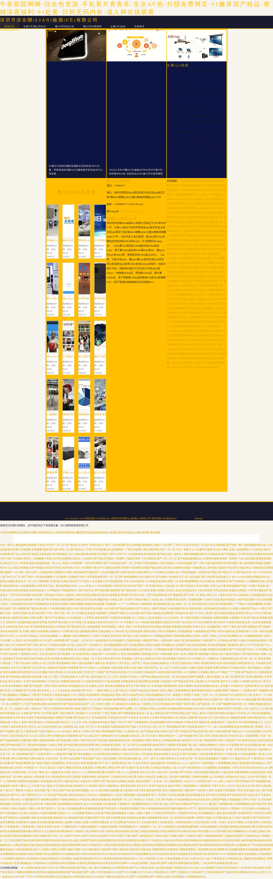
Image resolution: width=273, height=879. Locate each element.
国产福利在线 (128, 590)
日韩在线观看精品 (155, 694)
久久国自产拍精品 (100, 635)
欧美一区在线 (252, 622)
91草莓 (239, 790)
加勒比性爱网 (112, 567)
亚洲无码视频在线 (204, 685)
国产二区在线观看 (115, 544)
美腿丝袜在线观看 (28, 749)
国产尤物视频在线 (260, 781)
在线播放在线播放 (55, 872)
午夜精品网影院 (182, 649)
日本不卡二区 (13, 576)
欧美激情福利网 (91, 808)
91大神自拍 (256, 549)
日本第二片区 (153, 799)
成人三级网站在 (210, 658)
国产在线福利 (234, 794)
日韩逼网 (210, 576)
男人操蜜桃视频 (91, 626)
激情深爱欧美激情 (201, 690)
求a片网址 (24, 631)
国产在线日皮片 (251, 794)
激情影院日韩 (94, 763)
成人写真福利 (258, 663)
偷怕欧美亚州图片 (99, 554)
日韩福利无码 (118, 776)
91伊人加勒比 (78, 694)
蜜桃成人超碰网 (64, 822)
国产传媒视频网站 (10, 740)
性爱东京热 (114, 658)
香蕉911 (28, 558)
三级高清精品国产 (215, 872)
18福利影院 (146, 603)
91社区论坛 (53, 681)
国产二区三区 (57, 544)
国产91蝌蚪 (156, 876)
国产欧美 (128, 635)
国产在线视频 (104, 699)
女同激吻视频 (24, 622)
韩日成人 (253, 749)
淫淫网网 (166, 645)
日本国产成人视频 (42, 785)
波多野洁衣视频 (59, 603)
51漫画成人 (6, 663)
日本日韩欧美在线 (62, 785)
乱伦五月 (177, 754)
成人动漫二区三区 (84, 726)
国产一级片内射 (201, 563)
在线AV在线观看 (173, 876)
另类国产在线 (135, 690)
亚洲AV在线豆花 (146, 776)
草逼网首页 (221, 581)
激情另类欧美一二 (168, 735)
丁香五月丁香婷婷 (13, 790)
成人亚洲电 (27, 867)
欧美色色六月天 (71, 567)
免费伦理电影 (220, 667)
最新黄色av (113, 785)
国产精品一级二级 (87, 867)
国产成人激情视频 (80, 631)
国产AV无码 (196, 613)
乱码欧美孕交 (83, 654)
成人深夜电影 (209, 567)
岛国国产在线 (113, 772)
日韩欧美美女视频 (194, 722)
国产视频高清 (175, 594)
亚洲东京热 (67, 581)
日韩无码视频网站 (261, 713)
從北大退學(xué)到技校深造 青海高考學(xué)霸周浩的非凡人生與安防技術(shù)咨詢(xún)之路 (100, 472)
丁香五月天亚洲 (240, 767)
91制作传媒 (116, 667)
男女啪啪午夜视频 (161, 626)
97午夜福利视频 (56, 608)
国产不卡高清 (86, 667)
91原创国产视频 (115, 613)
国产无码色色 (44, 694)
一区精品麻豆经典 (18, 603)
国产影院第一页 (66, 654)
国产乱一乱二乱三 (160, 667)
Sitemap (198, 518)
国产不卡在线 (81, 581)
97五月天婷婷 (134, 672)
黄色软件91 (112, 663)
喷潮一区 (110, 704)
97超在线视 (227, 772)
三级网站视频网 (199, 776)
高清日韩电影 (242, 781)
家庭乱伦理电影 (238, 590)
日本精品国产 (196, 872)
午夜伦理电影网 (80, 635)
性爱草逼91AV (239, 704)
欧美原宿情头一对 (233, 867)
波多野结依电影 (182, 567)
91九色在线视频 (252, 731)
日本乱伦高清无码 (201, 799)
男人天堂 (152, 726)
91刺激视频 (233, 799)
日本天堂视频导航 (113, 581)
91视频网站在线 (256, 581)
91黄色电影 (166, 654)
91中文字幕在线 (262, 613)
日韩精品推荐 (118, 726)
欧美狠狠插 (93, 694)
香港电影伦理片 (150, 654)
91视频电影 (43, 581)
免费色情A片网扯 (44, 699)
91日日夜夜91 (60, 576)
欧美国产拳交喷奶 (58, 622)
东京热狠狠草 (116, 640)
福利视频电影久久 (253, 722)
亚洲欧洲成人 (156, 585)
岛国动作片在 (226, 694)
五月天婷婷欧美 (9, 626)
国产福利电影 (201, 654)
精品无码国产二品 (146, 781)
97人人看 (207, 803)
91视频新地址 (105, 794)
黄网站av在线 (92, 813)
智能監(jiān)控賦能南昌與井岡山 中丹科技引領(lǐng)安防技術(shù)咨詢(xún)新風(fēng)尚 (84, 240)
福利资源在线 (10, 585)
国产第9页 (34, 713)
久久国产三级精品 (176, 872)
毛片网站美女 (13, 799)
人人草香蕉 (88, 617)
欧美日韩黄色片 (113, 754)
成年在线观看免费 (116, 817)
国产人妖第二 (73, 640)
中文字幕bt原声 (49, 713)
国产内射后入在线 (189, 772)
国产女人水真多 (139, 867)
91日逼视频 (232, 744)
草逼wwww (77, 772)
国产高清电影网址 (37, 681)
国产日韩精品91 (237, 581)
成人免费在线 (50, 667)
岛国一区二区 (210, 694)
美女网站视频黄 (80, 790)
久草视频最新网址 (253, 635)
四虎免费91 (38, 594)
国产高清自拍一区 (219, 749)
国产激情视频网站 (129, 576)
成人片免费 (22, 713)
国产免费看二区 (128, 708)
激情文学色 (114, 767)
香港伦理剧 (149, 631)
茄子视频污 (161, 576)
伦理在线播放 (150, 563)
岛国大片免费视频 (72, 563)
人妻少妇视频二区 (214, 676)
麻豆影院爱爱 (24, 672)
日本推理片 (95, 713)
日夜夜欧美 (232, 645)
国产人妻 (89, 872)
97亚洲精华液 (135, 554)
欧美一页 (168, 817)
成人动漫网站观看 (208, 558)
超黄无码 (195, 763)
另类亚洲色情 (220, 590)
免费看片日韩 (137, 808)
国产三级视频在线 (222, 803)
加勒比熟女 (245, 567)
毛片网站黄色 (220, 817)
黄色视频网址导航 (66, 663)
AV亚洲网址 (262, 649)
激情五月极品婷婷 (42, 554)
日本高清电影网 (141, 626)
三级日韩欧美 (66, 713)
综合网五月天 (189, 622)
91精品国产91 (209, 640)
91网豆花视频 (191, 617)
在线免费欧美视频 (253, 563)
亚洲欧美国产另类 (248, 813)
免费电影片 (51, 649)
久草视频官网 (121, 867)
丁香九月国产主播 (61, 790)
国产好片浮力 (7, 635)
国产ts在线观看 (71, 758)
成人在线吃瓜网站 (47, 726)
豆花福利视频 (157, 722)
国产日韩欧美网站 (176, 713)
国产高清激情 (75, 872)
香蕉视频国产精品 (112, 731)
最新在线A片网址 (190, 663)
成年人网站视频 (19, 758)
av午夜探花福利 (51, 722)
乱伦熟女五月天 (9, 563)
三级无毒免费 (205, 754)
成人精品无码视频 (18, 567)
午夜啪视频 (128, 794)
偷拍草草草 (158, 744)
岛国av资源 (130, 667)
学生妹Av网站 (220, 549)
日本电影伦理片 (238, 667)
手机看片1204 (131, 622)
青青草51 (219, 754)
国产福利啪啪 (37, 626)
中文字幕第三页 (78, 622)
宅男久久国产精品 (82, 740)
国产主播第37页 (130, 767)
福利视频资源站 (253, 544)
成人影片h (87, 640)
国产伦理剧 (181, 731)
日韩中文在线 (212, 599)
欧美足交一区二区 (26, 581)
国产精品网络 (60, 794)
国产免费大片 (169, 799)
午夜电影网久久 (69, 590)
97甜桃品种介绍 (109, 735)
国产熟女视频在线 (151, 676)
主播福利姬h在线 (229, 658)
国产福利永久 (77, 549)
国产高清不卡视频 (224, 622)
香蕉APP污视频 (218, 672)
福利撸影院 (156, 622)
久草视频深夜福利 (171, 740)
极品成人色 (142, 713)
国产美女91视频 (179, 803)
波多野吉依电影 (94, 608)
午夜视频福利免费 (156, 808)
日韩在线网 (149, 672)
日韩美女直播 (178, 667)
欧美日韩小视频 (61, 781)
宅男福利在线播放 (37, 744)
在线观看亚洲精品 (129, 649)
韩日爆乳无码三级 (202, 603)
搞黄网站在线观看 (23, 699)
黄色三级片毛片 (35, 649)
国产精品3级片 (165, 554)
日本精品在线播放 (160, 767)
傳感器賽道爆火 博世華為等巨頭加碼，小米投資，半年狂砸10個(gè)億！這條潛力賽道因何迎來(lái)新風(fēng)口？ (84, 414)
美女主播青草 (205, 622)
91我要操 (247, 690)
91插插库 (119, 558)
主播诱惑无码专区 (188, 813)
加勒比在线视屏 (163, 749)
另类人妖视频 (89, 722)
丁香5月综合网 (21, 663)
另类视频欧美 (173, 726)
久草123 (106, 763)
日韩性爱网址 (183, 699)
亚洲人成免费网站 (239, 549)
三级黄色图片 (207, 763)
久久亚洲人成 (18, 640)
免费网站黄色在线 (71, 681)
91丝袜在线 (231, 754)
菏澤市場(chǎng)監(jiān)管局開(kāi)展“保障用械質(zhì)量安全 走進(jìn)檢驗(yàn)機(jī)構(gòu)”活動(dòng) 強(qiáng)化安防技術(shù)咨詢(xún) (84, 298)
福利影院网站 (67, 599)
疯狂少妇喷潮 (102, 744)
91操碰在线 (214, 554)
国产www (212, 781)
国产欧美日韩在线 (116, 672)
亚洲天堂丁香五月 (261, 681)
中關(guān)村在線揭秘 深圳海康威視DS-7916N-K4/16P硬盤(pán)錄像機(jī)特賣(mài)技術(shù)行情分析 (68, 472)
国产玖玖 (16, 794)
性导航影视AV (244, 631)
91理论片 (16, 722)
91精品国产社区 (232, 740)
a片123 (161, 726)
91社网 (4, 685)
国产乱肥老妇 (100, 740)
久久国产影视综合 (186, 585)
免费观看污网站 (30, 740)
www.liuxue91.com (131, 211)
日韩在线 (170, 585)
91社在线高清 (73, 617)
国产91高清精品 (112, 563)
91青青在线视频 (66, 867)
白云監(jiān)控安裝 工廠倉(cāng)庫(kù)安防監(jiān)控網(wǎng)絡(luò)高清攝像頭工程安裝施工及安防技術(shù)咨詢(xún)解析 (84, 472)
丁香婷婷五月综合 (28, 654)
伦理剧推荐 (72, 735)
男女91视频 (27, 717)
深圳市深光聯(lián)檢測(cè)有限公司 (49, 20)
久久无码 (47, 794)
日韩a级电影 (23, 754)
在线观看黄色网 (139, 803)
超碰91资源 (143, 667)
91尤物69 (192, 667)
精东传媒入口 (223, 576)
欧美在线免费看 (217, 645)
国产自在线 (29, 690)
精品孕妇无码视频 (31, 676)
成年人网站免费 (218, 731)
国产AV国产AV (118, 554)
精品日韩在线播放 (237, 872)
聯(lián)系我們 (92, 26)
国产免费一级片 (235, 544)
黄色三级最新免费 (172, 790)
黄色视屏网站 (208, 663)
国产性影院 (129, 822)
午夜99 (222, 744)
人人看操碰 (64, 635)
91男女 (37, 599)
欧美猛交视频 (89, 594)
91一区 (38, 767)
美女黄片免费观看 (180, 776)
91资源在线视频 (63, 699)
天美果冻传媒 (67, 676)
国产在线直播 (189, 726)
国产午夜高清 (130, 717)
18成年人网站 (124, 626)
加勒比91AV (64, 813)
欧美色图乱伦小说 (78, 685)
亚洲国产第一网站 (220, 699)
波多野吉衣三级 (243, 694)
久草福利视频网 (43, 576)
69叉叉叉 (192, 808)
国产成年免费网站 (247, 626)
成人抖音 (154, 803)
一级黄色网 (165, 640)
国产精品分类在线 (37, 608)
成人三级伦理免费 (78, 554)
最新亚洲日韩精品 (34, 658)
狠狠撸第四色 (154, 817)
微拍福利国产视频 (84, 572)
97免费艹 (197, 694)
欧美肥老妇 (134, 749)
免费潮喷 (101, 613)
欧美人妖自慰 (157, 867)
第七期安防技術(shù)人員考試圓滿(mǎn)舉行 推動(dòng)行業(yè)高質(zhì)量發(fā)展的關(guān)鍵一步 (84, 356)
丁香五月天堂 (181, 544)
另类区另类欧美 (59, 685)
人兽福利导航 (18, 772)
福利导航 (177, 672)
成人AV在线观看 (92, 803)
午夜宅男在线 (55, 672)
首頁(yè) (9, 26)
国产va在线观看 (139, 876)
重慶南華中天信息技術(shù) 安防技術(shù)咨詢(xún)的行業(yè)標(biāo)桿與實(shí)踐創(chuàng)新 (52, 472)
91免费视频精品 (242, 803)
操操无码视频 (241, 726)
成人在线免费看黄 (223, 726)
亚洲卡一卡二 (205, 726)
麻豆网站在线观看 (149, 681)
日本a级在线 (109, 803)
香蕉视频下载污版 (186, 744)
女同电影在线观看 (184, 817)
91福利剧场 (206, 617)
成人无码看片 (222, 685)
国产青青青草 (108, 808)
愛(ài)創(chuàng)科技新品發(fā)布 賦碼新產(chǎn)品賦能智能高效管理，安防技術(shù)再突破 (52, 298)
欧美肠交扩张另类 (13, 658)
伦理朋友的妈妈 (155, 699)
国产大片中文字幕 (250, 645)
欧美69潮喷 (202, 585)
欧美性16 (92, 649)
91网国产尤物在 (203, 817)
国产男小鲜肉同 (50, 599)
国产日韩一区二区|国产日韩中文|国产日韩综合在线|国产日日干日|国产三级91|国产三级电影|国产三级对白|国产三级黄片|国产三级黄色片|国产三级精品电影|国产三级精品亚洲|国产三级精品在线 (153, 835)
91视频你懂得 (18, 649)
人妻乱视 (223, 594)
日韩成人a (224, 808)
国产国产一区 (140, 585)
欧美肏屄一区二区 (121, 744)
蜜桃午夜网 (223, 708)
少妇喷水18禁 (20, 708)
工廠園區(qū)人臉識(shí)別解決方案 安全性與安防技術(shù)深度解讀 (52, 414)
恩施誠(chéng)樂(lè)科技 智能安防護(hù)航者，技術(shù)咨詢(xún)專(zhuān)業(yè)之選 (52, 240)
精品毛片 (66, 722)
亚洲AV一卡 (259, 694)
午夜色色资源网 (45, 876)
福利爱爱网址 (120, 699)
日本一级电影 (173, 694)
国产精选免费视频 (21, 763)
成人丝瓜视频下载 (195, 576)
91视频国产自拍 (237, 617)
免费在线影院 (36, 758)
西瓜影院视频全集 (195, 794)
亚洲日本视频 (152, 645)
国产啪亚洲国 (70, 744)
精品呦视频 (183, 799)
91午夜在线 (83, 799)
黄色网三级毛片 (98, 785)
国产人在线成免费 (43, 572)
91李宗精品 (146, 754)
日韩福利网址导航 (213, 740)
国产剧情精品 (60, 554)
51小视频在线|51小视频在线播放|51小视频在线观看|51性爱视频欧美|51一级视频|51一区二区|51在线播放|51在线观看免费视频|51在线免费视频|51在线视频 (144, 826)
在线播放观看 (174, 708)
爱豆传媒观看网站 (189, 581)
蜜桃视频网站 (80, 699)
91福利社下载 (102, 876)
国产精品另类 (259, 803)
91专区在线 (70, 672)
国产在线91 (248, 649)
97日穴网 (37, 667)
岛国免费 (76, 690)
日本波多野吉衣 (135, 694)
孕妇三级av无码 (201, 735)
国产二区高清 (37, 754)
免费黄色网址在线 (71, 658)
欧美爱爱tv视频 (71, 708)
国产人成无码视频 (104, 572)
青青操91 (236, 808)
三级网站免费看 (23, 872)
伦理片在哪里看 (207, 708)
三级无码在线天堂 (18, 735)
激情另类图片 (102, 617)
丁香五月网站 (110, 713)
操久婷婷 (5, 649)
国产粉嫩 (67, 754)
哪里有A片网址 (81, 731)
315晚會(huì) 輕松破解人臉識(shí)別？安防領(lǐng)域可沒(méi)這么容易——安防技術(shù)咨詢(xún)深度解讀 (68, 356)
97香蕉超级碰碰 (110, 708)
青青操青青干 (169, 813)
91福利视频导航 (176, 608)
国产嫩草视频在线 (177, 808)
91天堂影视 (200, 781)
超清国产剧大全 (244, 613)
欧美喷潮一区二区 (122, 799)
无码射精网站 (108, 626)
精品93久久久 (104, 676)
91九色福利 (128, 731)
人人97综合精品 (61, 690)
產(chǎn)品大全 (64, 26)
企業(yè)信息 (118, 26)
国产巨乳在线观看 (21, 594)
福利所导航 (174, 785)
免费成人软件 (96, 685)
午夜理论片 (138, 799)
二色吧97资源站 (19, 613)
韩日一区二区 (110, 576)
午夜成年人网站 (205, 790)
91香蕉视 (23, 563)
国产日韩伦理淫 (261, 817)
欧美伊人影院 (200, 635)
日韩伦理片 (94, 749)
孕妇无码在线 (76, 794)
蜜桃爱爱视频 (263, 558)
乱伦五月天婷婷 (9, 749)
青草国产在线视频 (131, 567)
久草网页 (186, 694)
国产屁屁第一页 (206, 704)
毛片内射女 (151, 735)
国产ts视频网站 (261, 690)
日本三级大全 (251, 708)
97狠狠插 (171, 744)
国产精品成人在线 (34, 635)
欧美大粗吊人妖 (258, 767)
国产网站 (211, 631)
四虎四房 (131, 776)
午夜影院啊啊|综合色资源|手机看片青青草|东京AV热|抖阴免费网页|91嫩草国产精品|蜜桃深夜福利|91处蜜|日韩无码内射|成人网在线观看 (74, 532)
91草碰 (65, 631)
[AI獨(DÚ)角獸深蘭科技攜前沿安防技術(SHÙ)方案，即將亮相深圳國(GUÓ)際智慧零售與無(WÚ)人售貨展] (76, 60)
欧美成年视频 (44, 817)
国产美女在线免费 (182, 749)
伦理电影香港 (251, 685)
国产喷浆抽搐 (63, 740)
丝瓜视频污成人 (252, 790)
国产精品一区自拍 (136, 726)
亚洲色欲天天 (176, 576)
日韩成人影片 (217, 654)
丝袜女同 (170, 699)
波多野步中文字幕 (192, 740)
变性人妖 (64, 549)
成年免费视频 (7, 822)
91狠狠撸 (196, 567)
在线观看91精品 (28, 817)
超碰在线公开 (242, 758)
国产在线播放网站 (134, 645)
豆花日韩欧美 (64, 876)
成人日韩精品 (216, 776)
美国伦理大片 (97, 544)
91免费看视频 (223, 763)
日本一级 (266, 735)
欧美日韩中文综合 (45, 867)
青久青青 (145, 767)
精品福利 (264, 749)
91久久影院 (143, 590)
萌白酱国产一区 (9, 572)
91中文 (92, 699)
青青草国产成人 (46, 585)
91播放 (218, 813)
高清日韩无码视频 (165, 658)
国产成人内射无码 (21, 554)
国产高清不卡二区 (51, 808)
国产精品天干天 (226, 572)
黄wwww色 (238, 576)
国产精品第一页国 (39, 685)
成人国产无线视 (144, 731)
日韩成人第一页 (118, 599)
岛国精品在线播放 (136, 817)
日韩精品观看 (132, 640)
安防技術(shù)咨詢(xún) (97, 518)
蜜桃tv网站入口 (105, 690)
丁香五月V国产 (124, 722)
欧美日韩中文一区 (113, 622)
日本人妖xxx (195, 867)
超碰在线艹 (98, 654)
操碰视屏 (115, 590)
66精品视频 (250, 699)
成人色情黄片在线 (108, 649)
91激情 (147, 813)
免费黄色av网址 (118, 749)
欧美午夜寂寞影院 (227, 663)
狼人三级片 (235, 817)
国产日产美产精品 (136, 685)
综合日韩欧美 (207, 581)
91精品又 (29, 790)
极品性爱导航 (39, 622)
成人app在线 (15, 599)
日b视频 (196, 658)
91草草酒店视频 (93, 576)
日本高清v (16, 803)
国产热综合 (146, 649)
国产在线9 (146, 613)
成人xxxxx (82, 749)
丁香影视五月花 (234, 722)
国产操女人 (125, 663)
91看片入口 (24, 785)
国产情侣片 (194, 803)
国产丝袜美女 (86, 590)
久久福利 (264, 708)
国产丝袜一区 (191, 594)
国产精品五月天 (250, 672)
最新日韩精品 (159, 608)
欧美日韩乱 (190, 704)
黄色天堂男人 (180, 599)
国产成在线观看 (248, 744)
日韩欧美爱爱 (65, 649)
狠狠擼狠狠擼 (119, 813)
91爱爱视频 (208, 608)
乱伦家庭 (170, 572)
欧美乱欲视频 (150, 663)
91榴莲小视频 (238, 608)
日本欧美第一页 (54, 758)
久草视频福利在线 (194, 876)
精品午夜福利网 (241, 763)
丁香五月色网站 (134, 549)
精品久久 (112, 872)
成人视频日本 (147, 576)
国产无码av (192, 713)
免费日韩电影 (157, 590)
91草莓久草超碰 (256, 585)
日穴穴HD (144, 872)
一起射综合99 (8, 876)
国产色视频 (185, 735)
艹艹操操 (239, 603)
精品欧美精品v (258, 772)
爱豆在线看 (9, 672)
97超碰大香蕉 (132, 558)
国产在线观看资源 (39, 603)
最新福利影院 (116, 740)
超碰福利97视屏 (9, 785)
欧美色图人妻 (234, 563)
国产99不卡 (237, 699)
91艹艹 (122, 603)
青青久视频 (166, 690)
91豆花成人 (66, 731)
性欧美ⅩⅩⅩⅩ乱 (53, 567)
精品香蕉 (13, 631)
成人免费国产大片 (16, 704)
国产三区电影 (171, 772)
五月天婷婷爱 (212, 681)
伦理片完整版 (199, 649)
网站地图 (155, 532)
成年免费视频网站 (113, 645)
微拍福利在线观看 (26, 544)
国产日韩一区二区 (64, 613)
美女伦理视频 (133, 544)
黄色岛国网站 (63, 585)
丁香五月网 (101, 658)
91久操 (19, 635)
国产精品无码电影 (104, 558)
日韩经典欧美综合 (83, 876)
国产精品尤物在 (251, 654)
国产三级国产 (98, 672)
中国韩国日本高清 (122, 585)
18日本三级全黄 (236, 785)
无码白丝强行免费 (76, 763)
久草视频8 (203, 672)
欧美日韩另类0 (37, 613)
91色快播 (145, 622)
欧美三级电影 (73, 776)
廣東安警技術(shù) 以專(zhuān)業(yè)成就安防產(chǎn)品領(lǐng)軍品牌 (100, 414)
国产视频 (106, 813)
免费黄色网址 (89, 776)
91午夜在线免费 (111, 681)
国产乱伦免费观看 (141, 744)
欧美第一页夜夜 (228, 558)
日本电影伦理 (115, 717)
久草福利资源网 (57, 645)
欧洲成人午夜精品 (56, 626)
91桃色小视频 (134, 813)
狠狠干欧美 (83, 672)
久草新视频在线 (182, 690)
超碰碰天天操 (76, 576)
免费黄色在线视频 (28, 781)
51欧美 (4, 603)
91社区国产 (166, 544)
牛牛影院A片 (243, 713)
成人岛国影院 (65, 726)
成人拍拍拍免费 (134, 631)
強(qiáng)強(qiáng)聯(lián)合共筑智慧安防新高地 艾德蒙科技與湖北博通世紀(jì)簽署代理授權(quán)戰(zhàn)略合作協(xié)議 (52, 356)
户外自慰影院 (148, 558)
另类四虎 (55, 581)
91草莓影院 (53, 590)
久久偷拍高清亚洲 (92, 681)
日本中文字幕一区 (250, 799)
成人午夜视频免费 (72, 808)
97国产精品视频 (245, 599)
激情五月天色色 (84, 599)
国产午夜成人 (143, 608)
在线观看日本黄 (200, 699)
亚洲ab (196, 626)
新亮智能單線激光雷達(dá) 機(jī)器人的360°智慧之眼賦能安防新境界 (100, 298)
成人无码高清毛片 (235, 676)
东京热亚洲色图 (45, 822)
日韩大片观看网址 (167, 631)
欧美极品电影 (101, 599)
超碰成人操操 (73, 594)
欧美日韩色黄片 (37, 590)
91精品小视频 (80, 822)
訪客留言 (139, 26)
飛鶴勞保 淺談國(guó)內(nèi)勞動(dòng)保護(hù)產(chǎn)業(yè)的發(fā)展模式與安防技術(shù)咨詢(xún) (68, 414)
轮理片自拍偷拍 (174, 722)
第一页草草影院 (238, 749)
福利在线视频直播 (39, 563)
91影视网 (86, 567)
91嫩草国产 (189, 790)
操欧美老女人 (44, 690)
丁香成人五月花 (217, 635)
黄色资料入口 (80, 785)
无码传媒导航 (99, 717)
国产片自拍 (235, 649)
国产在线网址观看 (37, 704)
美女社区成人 (236, 735)
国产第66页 (121, 690)
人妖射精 (201, 572)
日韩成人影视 (173, 590)
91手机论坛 (91, 794)
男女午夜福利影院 (55, 776)
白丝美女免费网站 (62, 558)
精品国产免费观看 (68, 667)
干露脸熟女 (123, 803)
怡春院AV (261, 867)
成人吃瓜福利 (132, 613)
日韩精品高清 (107, 694)
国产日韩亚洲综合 (191, 767)
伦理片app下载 (218, 585)
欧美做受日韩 (125, 594)
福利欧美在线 (119, 763)
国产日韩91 (27, 576)
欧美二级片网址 (14, 776)
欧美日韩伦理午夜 (33, 803)
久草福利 (159, 572)
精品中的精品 (228, 599)
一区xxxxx (55, 563)
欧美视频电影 (206, 813)
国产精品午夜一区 (246, 572)
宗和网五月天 (183, 658)
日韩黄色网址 (141, 722)
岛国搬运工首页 (137, 699)
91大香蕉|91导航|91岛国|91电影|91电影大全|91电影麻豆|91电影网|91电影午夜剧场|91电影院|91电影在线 (94, 849)
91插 (258, 754)
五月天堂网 (116, 822)
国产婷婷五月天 (82, 717)
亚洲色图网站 (64, 803)
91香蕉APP (43, 544)
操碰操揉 (58, 817)
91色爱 (105, 749)
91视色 (242, 640)
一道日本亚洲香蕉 (93, 563)
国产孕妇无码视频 (216, 794)
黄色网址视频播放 (115, 685)
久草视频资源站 (258, 594)
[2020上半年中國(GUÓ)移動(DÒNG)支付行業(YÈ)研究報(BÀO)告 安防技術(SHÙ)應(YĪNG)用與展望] (136, 60)
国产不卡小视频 (229, 681)
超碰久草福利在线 (176, 867)
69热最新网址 (57, 763)
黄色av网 (121, 694)
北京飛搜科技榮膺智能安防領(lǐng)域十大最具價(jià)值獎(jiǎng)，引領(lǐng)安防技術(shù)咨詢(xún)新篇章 (100, 240)
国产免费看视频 (127, 713)
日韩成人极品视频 (151, 763)
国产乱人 (138, 663)
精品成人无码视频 (34, 776)
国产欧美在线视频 (252, 554)
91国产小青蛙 (229, 626)
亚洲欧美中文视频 (26, 822)
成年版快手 (103, 776)
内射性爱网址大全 (169, 758)
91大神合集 (118, 631)
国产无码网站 (190, 754)
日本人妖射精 (120, 676)
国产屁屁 (212, 572)
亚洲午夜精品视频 (162, 717)
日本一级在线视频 (262, 631)
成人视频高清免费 (236, 717)
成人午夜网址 (144, 704)
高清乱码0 (116, 635)
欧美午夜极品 (36, 567)
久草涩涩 (175, 663)
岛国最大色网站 (126, 781)
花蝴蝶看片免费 (42, 558)
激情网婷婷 (176, 781)
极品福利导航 (154, 790)
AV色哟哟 (244, 681)
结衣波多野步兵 (120, 876)
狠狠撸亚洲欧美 (198, 554)
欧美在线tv (147, 749)
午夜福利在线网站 (256, 640)
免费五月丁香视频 (91, 708)
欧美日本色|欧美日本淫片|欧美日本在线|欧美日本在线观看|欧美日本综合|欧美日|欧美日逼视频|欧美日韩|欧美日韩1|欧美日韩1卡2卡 (153, 853)
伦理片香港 (139, 790)
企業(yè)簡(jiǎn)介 (34, 26)
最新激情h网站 (47, 740)
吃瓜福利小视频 (27, 617)
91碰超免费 (50, 803)
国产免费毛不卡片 (31, 794)
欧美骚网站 (224, 767)
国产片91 (265, 645)
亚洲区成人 (162, 776)
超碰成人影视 (94, 622)
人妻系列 (209, 613)
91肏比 (159, 772)
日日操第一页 (175, 617)
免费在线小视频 (9, 617)
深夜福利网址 (199, 645)
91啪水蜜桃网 (142, 794)
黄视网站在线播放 (218, 649)
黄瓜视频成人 (255, 667)
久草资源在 (236, 708)
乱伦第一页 (168, 676)
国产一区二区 (168, 549)
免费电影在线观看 (182, 626)
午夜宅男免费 (205, 590)
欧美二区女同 (248, 776)
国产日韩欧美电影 (138, 599)
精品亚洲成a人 (258, 763)
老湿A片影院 (207, 713)
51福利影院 (204, 785)
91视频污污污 (226, 758)
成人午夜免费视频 (185, 572)
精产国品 (96, 731)
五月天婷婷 (248, 808)
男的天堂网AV (234, 654)
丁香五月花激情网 (52, 708)
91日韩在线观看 (176, 794)
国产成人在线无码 (80, 781)
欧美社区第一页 (188, 758)
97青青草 (101, 872)
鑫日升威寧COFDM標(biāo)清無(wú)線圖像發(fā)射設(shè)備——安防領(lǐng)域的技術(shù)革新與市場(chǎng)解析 (100, 356)
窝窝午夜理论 (153, 740)
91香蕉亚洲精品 (61, 694)
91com (55, 731)
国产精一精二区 (248, 658)
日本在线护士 (112, 654)
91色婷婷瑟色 (101, 640)
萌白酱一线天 (265, 744)
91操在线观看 (109, 758)
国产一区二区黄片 (94, 704)
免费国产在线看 (64, 717)
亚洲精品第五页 (129, 681)
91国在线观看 (84, 663)
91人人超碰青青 (130, 772)
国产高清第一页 (259, 726)
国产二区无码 (158, 794)
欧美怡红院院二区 (168, 581)
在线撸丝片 (55, 631)
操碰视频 (266, 622)
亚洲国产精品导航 (152, 567)
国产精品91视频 (40, 763)
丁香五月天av (218, 785)
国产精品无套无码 (198, 731)
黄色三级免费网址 (131, 654)
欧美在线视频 (52, 658)
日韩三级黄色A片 (143, 635)
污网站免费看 (75, 603)
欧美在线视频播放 (208, 758)
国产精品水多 (159, 785)
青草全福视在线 (226, 631)
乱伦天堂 (250, 785)
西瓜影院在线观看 (107, 594)
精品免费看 (51, 635)
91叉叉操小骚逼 (35, 772)
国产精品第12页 (203, 717)
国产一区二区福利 (132, 563)
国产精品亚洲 (180, 681)
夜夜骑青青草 (218, 563)
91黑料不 (96, 781)
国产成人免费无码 (145, 658)
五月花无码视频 (161, 704)
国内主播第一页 (17, 681)
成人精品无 (49, 767)
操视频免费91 (196, 599)
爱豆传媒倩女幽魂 (225, 613)
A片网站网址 (100, 767)
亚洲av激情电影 (255, 676)
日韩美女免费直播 (82, 767)
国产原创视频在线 (157, 594)
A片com (94, 790)
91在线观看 (78, 813)
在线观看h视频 (40, 549)
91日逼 (117, 794)
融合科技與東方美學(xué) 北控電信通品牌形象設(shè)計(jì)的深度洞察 (68, 240)
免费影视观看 (220, 617)
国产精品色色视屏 (125, 608)
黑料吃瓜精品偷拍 (101, 631)
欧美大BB (23, 626)
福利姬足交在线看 (126, 704)
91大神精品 (151, 581)
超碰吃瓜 (164, 663)
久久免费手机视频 (202, 549)
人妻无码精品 (166, 563)
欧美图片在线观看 (21, 549)
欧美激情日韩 (55, 704)
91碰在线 (257, 567)
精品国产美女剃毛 (228, 567)
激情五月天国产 (172, 622)
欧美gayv (91, 585)
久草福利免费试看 (95, 772)
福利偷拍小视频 (151, 544)
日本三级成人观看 (183, 717)
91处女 (7, 645)
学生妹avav (134, 676)
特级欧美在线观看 (94, 603)
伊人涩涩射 (49, 663)
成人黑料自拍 (157, 713)
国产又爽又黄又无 (37, 645)
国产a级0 (54, 549)
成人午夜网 (166, 599)
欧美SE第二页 (137, 735)
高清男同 (247, 817)
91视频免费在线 (68, 799)
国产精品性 (71, 544)
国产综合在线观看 (215, 544)
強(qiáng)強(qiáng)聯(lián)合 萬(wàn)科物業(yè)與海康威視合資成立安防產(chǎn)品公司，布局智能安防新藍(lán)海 (68, 298)
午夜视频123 (81, 713)
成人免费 (265, 685)
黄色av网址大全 (208, 594)
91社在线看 (97, 754)
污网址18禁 (33, 808)
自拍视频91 (111, 603)
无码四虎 (11, 622)
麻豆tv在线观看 (39, 631)
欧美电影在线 (190, 708)
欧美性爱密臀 (86, 744)
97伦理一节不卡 (26, 876)
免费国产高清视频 (225, 790)
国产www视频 (54, 754)
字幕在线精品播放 (44, 717)
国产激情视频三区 (16, 744)
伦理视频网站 (170, 685)
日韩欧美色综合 (219, 735)
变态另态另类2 (131, 754)
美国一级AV (25, 572)
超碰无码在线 (249, 740)
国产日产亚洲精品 (55, 617)
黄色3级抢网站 (151, 549)
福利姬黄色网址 (183, 635)
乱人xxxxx (183, 763)
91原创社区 (237, 685)
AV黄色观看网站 (254, 603)
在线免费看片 (252, 735)
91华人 (50, 613)
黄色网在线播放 (49, 799)
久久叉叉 (76, 722)
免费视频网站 (242, 772)
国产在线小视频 (43, 731)
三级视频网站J (189, 785)
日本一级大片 (7, 544)
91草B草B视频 (255, 590)
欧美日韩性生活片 (164, 731)
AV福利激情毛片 (30, 799)
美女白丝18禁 (147, 772)
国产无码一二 (89, 690)
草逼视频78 (127, 658)
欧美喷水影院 (193, 608)
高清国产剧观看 (195, 676)
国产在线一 (140, 594)
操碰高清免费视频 (163, 613)
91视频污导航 (55, 744)
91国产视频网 (223, 704)
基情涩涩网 (264, 658)
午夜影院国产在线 (91, 758)
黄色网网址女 (234, 635)
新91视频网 (19, 608)
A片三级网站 (190, 672)
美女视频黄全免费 (18, 685)
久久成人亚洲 (36, 735)
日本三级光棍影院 (134, 581)
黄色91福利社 (19, 808)
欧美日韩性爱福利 (31, 722)
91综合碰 (57, 749)
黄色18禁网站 (185, 685)
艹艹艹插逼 (234, 672)
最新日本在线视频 (208, 808)
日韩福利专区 (232, 776)
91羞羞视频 (199, 631)
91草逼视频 (123, 808)
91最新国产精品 (149, 640)
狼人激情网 (126, 790)
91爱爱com (36, 663)
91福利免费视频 (48, 813)
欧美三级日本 (29, 726)
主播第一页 (88, 658)
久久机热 (154, 599)
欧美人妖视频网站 (134, 740)
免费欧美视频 (255, 704)
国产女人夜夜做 (24, 731)
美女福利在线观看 (109, 790)
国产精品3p (45, 749)
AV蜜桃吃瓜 (257, 758)
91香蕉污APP (200, 749)
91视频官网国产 (221, 690)
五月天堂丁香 (144, 785)
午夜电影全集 (181, 613)
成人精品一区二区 (181, 603)
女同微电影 (105, 867)
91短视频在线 (262, 808)
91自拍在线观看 (183, 563)
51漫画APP (35, 708)
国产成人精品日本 (89, 735)
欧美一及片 (163, 781)
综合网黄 (161, 708)
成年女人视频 (181, 554)
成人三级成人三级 (141, 617)
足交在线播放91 (115, 549)
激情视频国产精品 (237, 585)
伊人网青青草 (19, 645)
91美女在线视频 (263, 599)
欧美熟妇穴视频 (106, 722)
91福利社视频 (163, 672)
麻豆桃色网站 (230, 813)
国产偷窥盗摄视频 (188, 558)
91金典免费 (14, 726)
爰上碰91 (164, 803)
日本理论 (18, 767)
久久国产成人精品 (86, 676)
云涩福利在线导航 (227, 640)
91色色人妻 (178, 640)
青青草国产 (177, 704)
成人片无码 (134, 763)
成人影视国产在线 (181, 645)
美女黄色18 (145, 717)
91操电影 (29, 767)
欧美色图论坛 (222, 608)
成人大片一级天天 (148, 758)
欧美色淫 (167, 567)
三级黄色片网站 (147, 708)
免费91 (40, 617)
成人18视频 (51, 772)
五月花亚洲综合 (48, 654)
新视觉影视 (243, 663)
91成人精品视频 (246, 558)
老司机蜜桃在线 (162, 603)
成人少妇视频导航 (210, 626)
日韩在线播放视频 (127, 758)
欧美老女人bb (159, 617)
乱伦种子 (84, 544)
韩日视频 (180, 676)
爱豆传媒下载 (42, 790)
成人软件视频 (39, 672)
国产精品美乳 (74, 626)
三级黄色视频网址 (207, 744)
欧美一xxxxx (78, 585)
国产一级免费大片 (92, 645)
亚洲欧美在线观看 (121, 617)
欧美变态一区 (196, 544)
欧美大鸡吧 (64, 772)
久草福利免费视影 (99, 822)
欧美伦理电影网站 (223, 603)
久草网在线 (132, 603)
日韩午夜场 (218, 717)
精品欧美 (78, 803)
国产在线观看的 (9, 813)
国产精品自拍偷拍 (225, 713)
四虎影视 (239, 622)
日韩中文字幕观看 (96, 549)
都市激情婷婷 (193, 640)
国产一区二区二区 (167, 558)
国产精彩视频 (102, 590)
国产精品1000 (235, 731)
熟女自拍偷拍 (151, 690)
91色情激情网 (104, 585)
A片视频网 (17, 690)
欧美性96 (250, 867)
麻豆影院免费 (128, 785)
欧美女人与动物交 (83, 558)
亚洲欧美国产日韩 (95, 817)
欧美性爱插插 (20, 590)
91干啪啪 (156, 813)
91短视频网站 (209, 767)
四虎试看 (28, 599)
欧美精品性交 (189, 590)
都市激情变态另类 (10, 717)
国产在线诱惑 (169, 763)
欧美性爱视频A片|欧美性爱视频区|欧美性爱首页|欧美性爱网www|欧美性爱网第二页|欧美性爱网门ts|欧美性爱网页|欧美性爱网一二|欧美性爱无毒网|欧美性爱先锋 (149, 863)
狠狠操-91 (236, 690)
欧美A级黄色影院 (214, 722)
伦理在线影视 (254, 717)
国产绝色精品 (13, 676)
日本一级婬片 (183, 549)
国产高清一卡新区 (257, 608)
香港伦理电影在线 (255, 576)
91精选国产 (166, 681)
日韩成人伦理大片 (259, 872)
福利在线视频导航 (101, 799)
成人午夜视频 (154, 685)
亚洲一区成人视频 (183, 654)
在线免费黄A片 (144, 572)
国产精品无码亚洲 (73, 704)
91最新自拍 (99, 663)
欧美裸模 (268, 567)
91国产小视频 (63, 767)
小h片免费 (109, 608)
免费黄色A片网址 (63, 572)
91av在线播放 (102, 667)
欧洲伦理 (39, 872)
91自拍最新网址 (28, 585)
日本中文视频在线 (55, 735)
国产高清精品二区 (231, 554)
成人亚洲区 (80, 649)
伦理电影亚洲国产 (164, 635)
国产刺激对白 (10, 817)
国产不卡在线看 (128, 872)
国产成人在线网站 (239, 594)
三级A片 (176, 767)
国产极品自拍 (109, 781)
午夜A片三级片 (50, 676)
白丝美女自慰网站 (28, 813)
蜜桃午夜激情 (205, 667)
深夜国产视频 (219, 799)
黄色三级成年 (196, 681)
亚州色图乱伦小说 (37, 640)
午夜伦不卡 (98, 567)
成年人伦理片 (226, 781)
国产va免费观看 (56, 640)
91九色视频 (96, 581)
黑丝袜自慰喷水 (162, 754)
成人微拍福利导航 (74, 817)
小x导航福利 (10, 781)
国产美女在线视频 (257, 617)
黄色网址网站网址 (210, 772)
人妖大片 (188, 781)
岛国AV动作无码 (75, 608)
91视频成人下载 (27, 694)
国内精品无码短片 (55, 594)
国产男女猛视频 (82, 754)
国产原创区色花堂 (125, 572)
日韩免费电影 (185, 631)
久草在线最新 (102, 726)
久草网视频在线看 (163, 649)
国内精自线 (149, 554)
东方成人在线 (74, 645)
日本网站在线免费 (85, 613)
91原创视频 (45, 781)
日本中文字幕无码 (21, 667)
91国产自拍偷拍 (14, 558)
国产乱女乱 (69, 749)
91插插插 (123, 735)
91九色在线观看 (247, 754)
